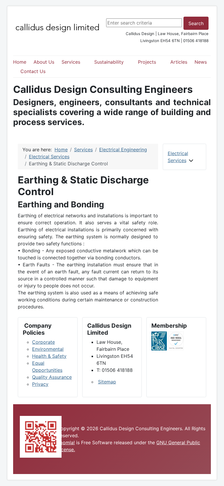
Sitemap (107, 382)
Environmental (48, 349)
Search (196, 23)
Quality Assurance (52, 377)
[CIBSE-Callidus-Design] (159, 340)
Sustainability (109, 62)
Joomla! (66, 442)
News (201, 62)
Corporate (43, 342)
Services (71, 62)
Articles (178, 62)
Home (19, 62)
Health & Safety (49, 356)
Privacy (40, 384)
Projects (147, 62)
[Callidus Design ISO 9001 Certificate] (176, 340)
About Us (44, 62)
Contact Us (33, 71)
